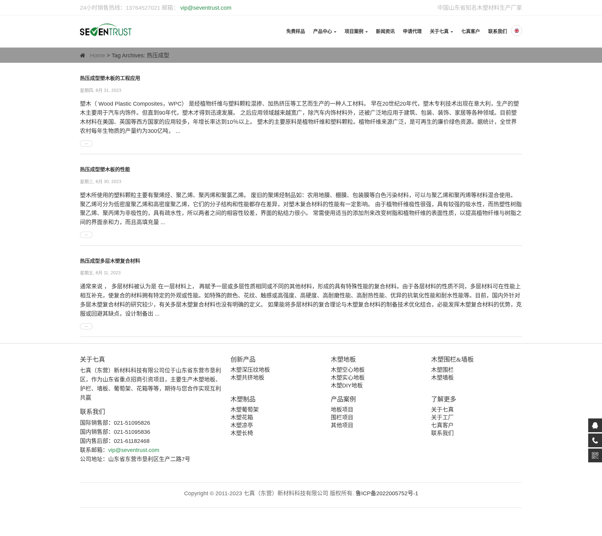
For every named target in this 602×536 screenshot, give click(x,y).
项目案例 (355, 31)
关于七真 (440, 31)
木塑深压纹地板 (250, 370)
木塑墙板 (442, 378)
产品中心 (323, 31)
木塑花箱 (241, 417)
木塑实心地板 (348, 378)
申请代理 (412, 31)
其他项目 (342, 425)
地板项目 (342, 410)
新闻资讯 (385, 31)
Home (97, 55)
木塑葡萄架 (244, 410)
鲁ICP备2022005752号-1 (387, 493)
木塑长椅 (241, 433)
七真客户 (470, 31)
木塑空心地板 (348, 370)
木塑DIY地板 (347, 385)
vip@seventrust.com (205, 8)
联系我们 (497, 31)
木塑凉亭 (241, 425)
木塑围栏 (442, 370)
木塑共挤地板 (247, 378)
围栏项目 (342, 417)
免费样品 (295, 31)
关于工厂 (442, 417)
